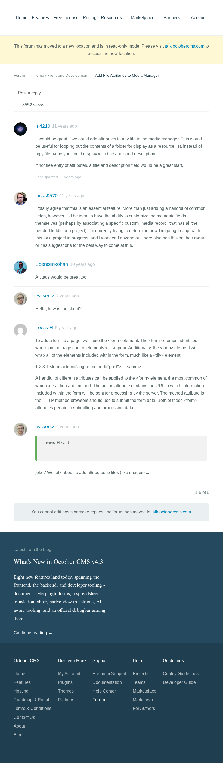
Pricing (90, 17)
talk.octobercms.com (184, 46)
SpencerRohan (51, 264)
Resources (112, 17)
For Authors (144, 708)
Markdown (143, 699)
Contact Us (24, 717)
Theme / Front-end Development (60, 75)
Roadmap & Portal (31, 699)
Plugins (65, 682)
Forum (19, 75)
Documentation (107, 682)
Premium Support (109, 673)
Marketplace (143, 17)
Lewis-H (44, 327)
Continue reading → (33, 632)
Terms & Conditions (32, 708)
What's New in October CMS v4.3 (58, 561)
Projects (140, 673)
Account (199, 17)
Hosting (21, 691)
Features (40, 17)
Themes (66, 691)
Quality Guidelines (181, 673)
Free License (66, 17)
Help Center (104, 691)
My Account (69, 673)
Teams (139, 682)
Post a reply (29, 93)
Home (21, 17)
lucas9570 (46, 195)
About (19, 726)
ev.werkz (44, 296)
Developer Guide (179, 682)
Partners (171, 17)
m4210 (42, 126)
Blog (18, 735)
